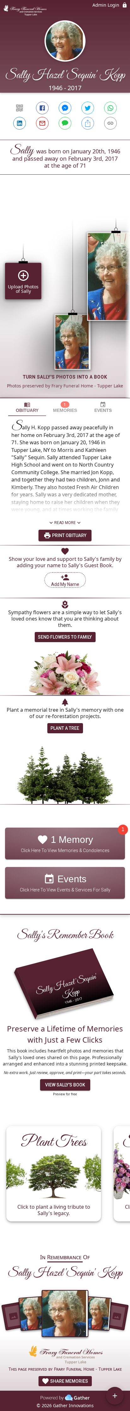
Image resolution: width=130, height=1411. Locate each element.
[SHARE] (87, 123)
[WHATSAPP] (110, 108)
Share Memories (68, 1381)
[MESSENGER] (65, 108)
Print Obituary (68, 535)
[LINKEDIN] (19, 123)
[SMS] (65, 123)
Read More (65, 523)
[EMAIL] (42, 123)
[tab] (27, 407)
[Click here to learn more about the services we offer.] (65, 1355)
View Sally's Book (65, 1084)
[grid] (65, 297)
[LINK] (110, 123)
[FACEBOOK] (42, 108)
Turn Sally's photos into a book (65, 377)
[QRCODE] (19, 108)
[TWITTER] (87, 108)
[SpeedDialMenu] (115, 1396)
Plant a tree (64, 728)
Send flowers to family (65, 637)
